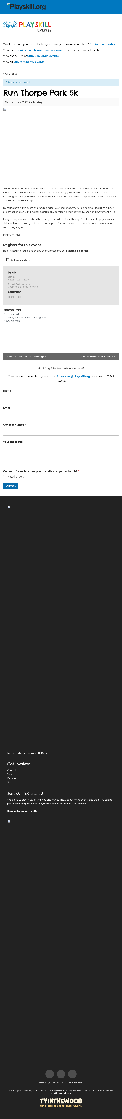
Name (8, 390)
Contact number (14, 424)
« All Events (10, 73)
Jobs (9, 774)
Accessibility (43, 1083)
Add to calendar (19, 260)
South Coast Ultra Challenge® (26, 356)
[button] (112, 6)
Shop (10, 782)
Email (8, 407)
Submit (11, 485)
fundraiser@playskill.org (73, 376)
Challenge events (17, 286)
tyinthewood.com (61, 1093)
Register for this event (22, 245)
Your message (14, 441)
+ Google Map (12, 320)
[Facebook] (49, 1074)
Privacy (55, 1083)
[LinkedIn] (61, 1074)
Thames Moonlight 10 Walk (97, 356)
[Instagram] (72, 1074)
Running (33, 286)
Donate (11, 778)
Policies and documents (73, 1083)
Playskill (43, 1091)
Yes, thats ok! (16, 476)
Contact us (13, 770)
